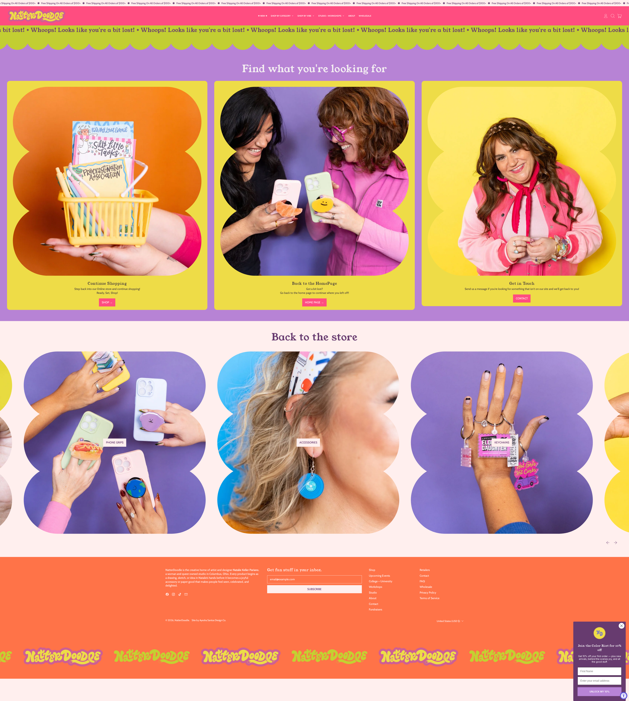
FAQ (422, 581)
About (372, 598)
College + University (380, 581)
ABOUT (351, 15)
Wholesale (426, 586)
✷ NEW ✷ (262, 15)
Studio (373, 592)
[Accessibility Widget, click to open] (623, 695)
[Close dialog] (621, 626)
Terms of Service (429, 598)
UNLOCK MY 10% (600, 691)
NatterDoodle (182, 620)
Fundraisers (375, 609)
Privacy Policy (428, 592)
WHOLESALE (365, 15)
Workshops (375, 586)
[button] (612, 15)
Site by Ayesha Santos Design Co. (209, 620)
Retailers (425, 570)
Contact (373, 604)
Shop (372, 570)
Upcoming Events (379, 575)
